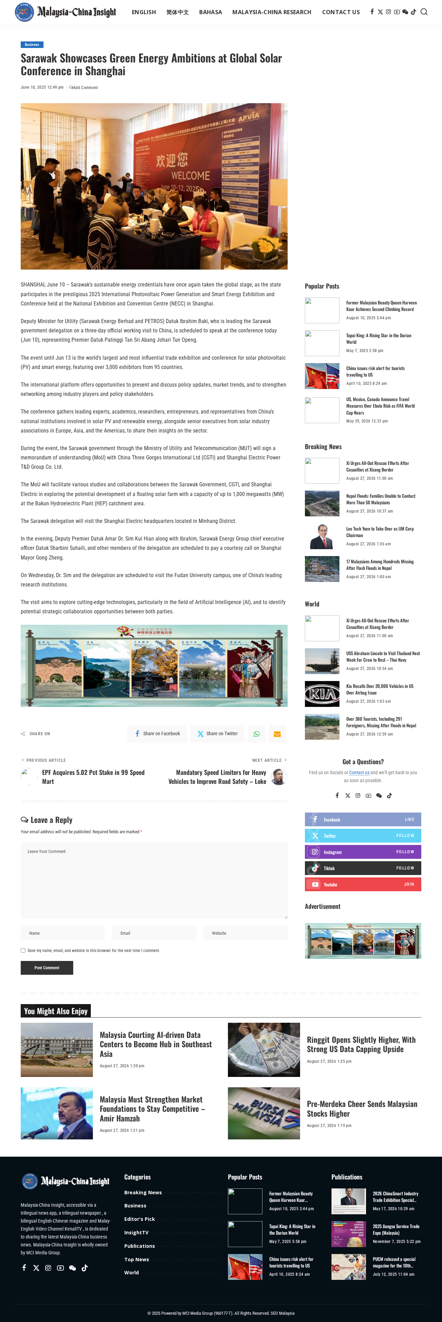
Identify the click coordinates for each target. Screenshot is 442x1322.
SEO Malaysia (283, 1313)
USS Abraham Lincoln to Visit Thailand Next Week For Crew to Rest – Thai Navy (383, 656)
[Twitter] (380, 12)
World (131, 1272)
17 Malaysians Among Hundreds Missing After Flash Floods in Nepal (380, 565)
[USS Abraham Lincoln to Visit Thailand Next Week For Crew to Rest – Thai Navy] (322, 661)
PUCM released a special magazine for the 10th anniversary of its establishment (394, 1262)
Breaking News (143, 1192)
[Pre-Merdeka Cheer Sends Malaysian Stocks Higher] (264, 1114)
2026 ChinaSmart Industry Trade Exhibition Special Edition (395, 1197)
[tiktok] (363, 868)
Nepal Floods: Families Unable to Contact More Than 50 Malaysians (380, 499)
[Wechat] (405, 12)
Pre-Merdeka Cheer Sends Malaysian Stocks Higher (362, 1108)
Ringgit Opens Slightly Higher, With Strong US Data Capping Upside (361, 1044)
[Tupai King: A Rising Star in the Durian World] (322, 343)
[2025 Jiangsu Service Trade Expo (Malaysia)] (349, 1234)
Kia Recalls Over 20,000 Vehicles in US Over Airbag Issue (379, 689)
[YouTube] (397, 12)
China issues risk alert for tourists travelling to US (375, 371)
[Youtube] (363, 884)
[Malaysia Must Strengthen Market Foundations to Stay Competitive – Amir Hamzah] (57, 1114)
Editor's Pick (139, 1219)
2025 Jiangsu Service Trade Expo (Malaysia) (396, 1229)
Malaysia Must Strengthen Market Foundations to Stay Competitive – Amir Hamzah (152, 1108)
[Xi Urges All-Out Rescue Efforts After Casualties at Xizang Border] (322, 471)
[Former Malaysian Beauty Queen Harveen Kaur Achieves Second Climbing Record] (322, 310)
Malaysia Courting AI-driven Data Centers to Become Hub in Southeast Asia (156, 1044)
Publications (139, 1246)
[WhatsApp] (256, 733)
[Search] (424, 12)
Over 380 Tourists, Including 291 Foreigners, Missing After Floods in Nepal (381, 722)
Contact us (359, 772)
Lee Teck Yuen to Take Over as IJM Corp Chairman (380, 532)
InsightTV (136, 1232)
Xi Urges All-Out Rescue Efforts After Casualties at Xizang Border (377, 466)
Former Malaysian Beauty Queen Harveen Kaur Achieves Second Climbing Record (381, 306)
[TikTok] (413, 12)
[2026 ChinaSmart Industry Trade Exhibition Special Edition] (349, 1201)
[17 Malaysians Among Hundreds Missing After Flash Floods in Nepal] (322, 569)
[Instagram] (389, 12)
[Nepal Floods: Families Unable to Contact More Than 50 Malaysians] (322, 503)
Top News (136, 1259)
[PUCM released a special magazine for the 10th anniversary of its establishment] (349, 1267)
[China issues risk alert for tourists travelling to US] (322, 376)
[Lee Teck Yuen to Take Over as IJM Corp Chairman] (322, 536)
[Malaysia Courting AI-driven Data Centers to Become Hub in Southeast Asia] (57, 1050)
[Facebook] (372, 12)
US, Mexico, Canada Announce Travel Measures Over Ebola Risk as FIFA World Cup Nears (380, 406)
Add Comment (85, 87)
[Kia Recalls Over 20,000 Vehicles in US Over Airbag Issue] (322, 694)
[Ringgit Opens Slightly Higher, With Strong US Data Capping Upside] (264, 1050)
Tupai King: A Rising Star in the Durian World (378, 339)
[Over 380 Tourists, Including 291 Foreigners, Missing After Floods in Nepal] (322, 727)
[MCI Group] (65, 12)
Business (32, 44)
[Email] (277, 733)
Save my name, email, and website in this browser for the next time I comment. (94, 950)
